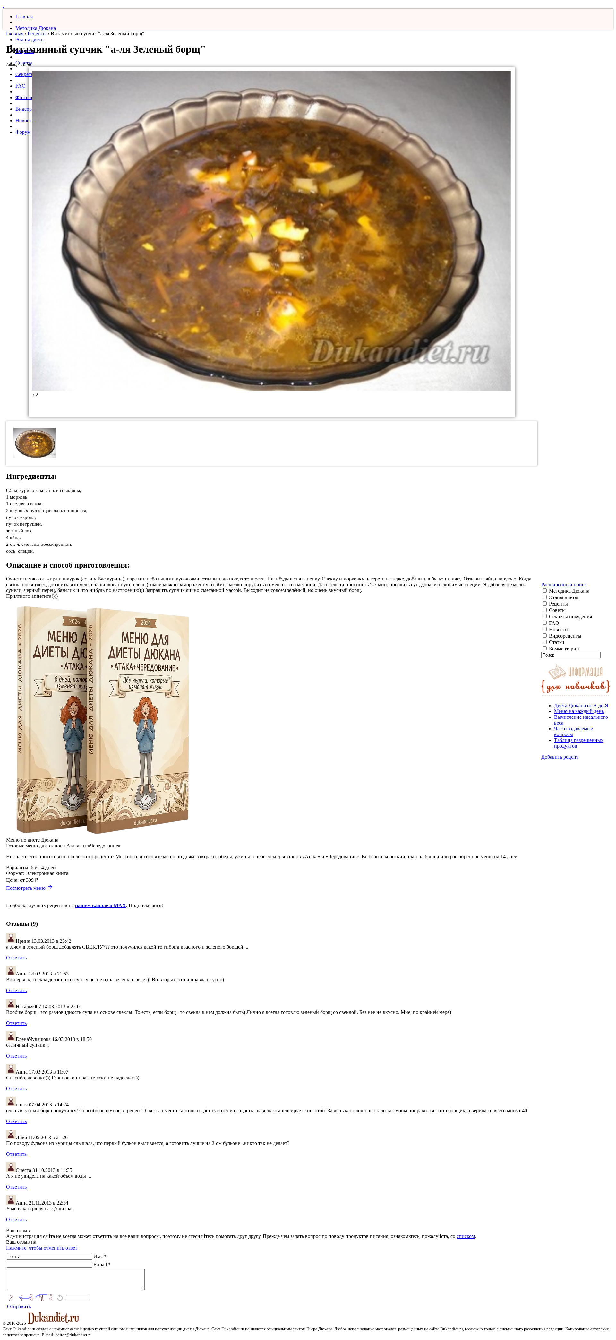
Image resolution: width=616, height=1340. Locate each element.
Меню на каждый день (579, 711)
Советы (557, 610)
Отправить (19, 1306)
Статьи (556, 642)
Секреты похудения (570, 616)
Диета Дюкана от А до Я (581, 705)
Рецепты (37, 33)
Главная (24, 16)
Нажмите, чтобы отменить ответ (41, 1247)
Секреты (24, 74)
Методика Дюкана (35, 28)
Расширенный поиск (564, 584)
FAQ (20, 86)
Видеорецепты (564, 636)
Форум (22, 132)
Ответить (16, 957)
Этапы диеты (30, 39)
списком (466, 1236)
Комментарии (563, 648)
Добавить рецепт (559, 757)
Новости (24, 120)
